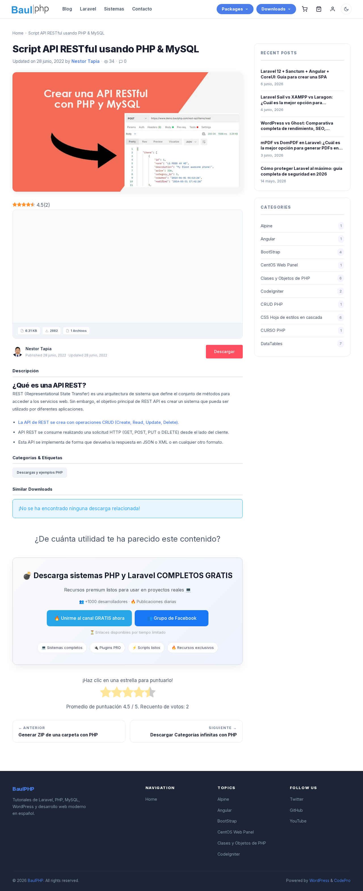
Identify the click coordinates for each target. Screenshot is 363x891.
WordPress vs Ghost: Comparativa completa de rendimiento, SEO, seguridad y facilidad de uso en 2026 (299, 126)
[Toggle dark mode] (346, 9)
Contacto (142, 9)
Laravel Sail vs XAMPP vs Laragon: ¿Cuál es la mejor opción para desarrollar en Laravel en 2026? (297, 100)
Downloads (273, 9)
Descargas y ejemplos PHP (40, 472)
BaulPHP (35, 880)
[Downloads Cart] (318, 9)
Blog (67, 9)
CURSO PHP (301, 330)
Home (18, 33)
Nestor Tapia (85, 61)
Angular (301, 239)
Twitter (296, 799)
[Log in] (332, 9)
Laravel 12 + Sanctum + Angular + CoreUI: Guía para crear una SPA (295, 74)
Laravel (88, 9)
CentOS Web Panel (301, 265)
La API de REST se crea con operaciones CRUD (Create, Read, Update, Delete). (98, 422)
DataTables (301, 343)
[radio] (105, 693)
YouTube (298, 821)
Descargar (224, 351)
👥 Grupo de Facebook (172, 618)
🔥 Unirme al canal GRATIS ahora (89, 618)
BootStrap (301, 252)
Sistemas (114, 9)
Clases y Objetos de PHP (301, 278)
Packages (232, 9)
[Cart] (304, 9)
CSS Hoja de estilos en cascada (301, 317)
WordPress (319, 880)
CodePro (342, 880)
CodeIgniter (301, 291)
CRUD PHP (301, 304)
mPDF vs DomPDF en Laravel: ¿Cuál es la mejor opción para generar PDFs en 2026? (300, 145)
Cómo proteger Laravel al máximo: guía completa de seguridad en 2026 (301, 171)
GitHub (296, 810)
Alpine (301, 225)
